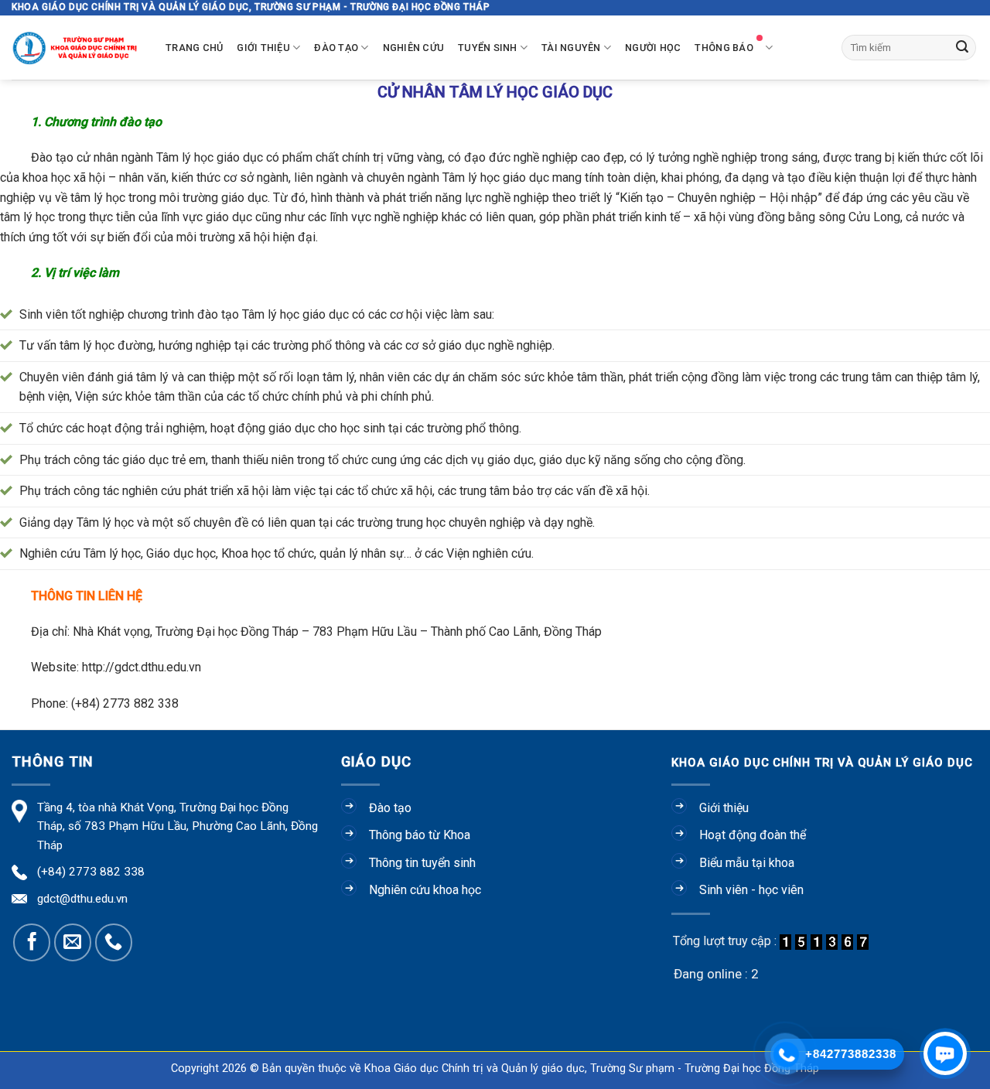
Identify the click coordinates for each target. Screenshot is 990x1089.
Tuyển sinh (487, 47)
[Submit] (962, 48)
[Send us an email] (72, 942)
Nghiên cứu (414, 47)
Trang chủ (194, 47)
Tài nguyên (571, 47)
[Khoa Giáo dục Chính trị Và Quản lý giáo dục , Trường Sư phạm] (77, 47)
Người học (653, 47)
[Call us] (113, 942)
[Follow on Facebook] (31, 942)
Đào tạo (336, 47)
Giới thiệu (263, 47)
